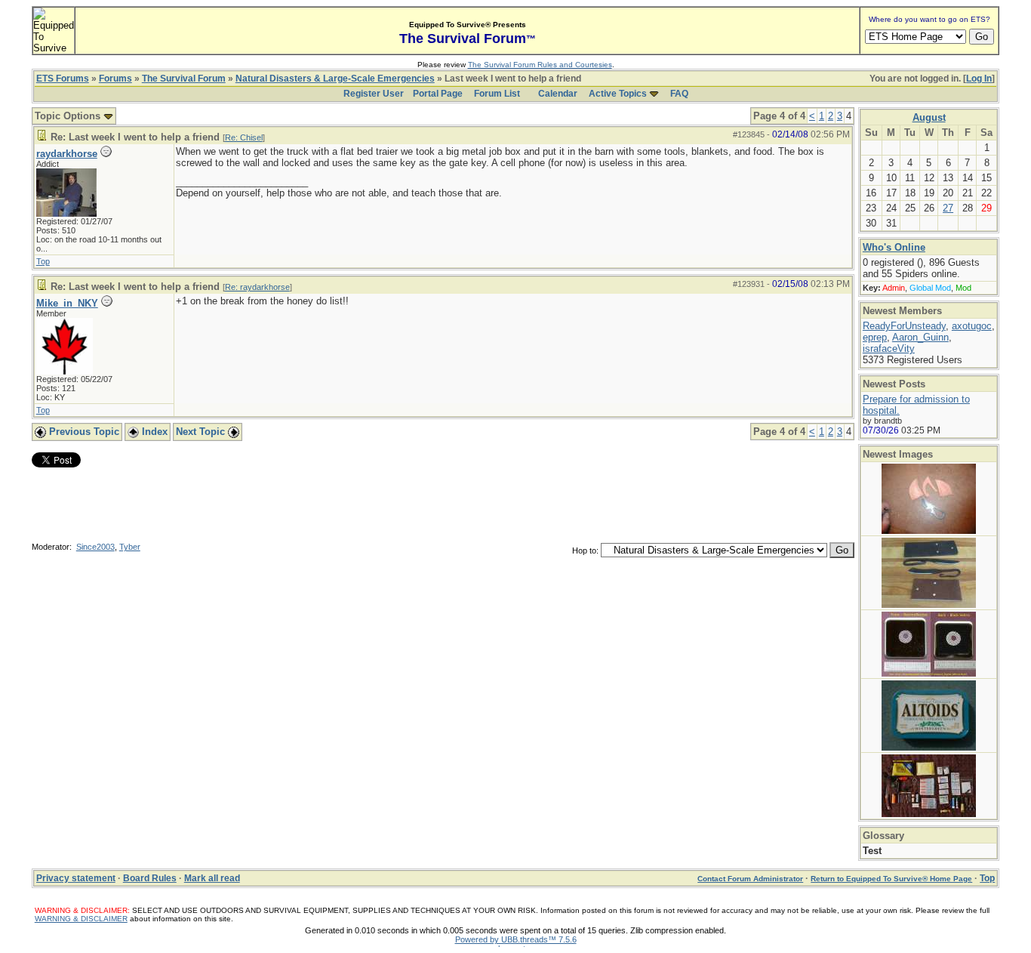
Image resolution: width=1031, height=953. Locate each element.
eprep (875, 337)
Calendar (557, 93)
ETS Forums (62, 78)
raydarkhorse (66, 153)
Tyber (129, 546)
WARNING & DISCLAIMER (81, 918)
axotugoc (972, 326)
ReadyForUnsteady (904, 326)
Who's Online (894, 247)
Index (153, 431)
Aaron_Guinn (920, 337)
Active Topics (618, 93)
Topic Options (69, 116)
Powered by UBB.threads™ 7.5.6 (516, 939)
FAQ (679, 93)
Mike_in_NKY (67, 303)
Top (43, 261)
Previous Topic (82, 431)
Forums (115, 78)
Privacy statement (75, 878)
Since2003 (95, 546)
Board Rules (150, 878)
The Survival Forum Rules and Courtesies (540, 64)
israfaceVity (889, 348)
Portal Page (438, 93)
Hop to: (585, 550)
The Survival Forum (184, 78)
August (929, 117)
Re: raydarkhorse (257, 286)
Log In (979, 78)
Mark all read (212, 878)
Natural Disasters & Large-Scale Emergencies (335, 78)
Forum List (497, 93)
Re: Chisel (244, 137)
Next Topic (202, 431)
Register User (373, 93)
